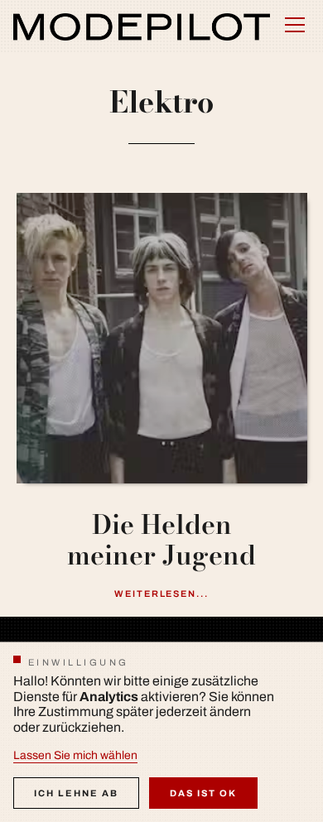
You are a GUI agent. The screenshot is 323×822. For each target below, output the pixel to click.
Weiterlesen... (162, 593)
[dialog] (161, 732)
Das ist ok (203, 793)
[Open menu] (295, 25)
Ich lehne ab (76, 793)
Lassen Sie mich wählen (75, 755)
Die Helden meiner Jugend (161, 540)
